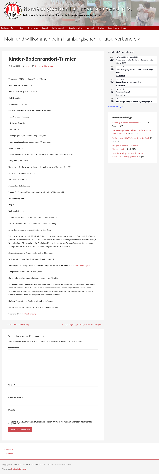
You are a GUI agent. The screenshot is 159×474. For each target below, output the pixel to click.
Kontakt (101, 28)
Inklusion (125, 28)
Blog (21, 28)
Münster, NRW (121, 63)
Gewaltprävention (75, 28)
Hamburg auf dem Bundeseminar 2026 (129, 122)
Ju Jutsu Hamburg (29, 314)
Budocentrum (120, 75)
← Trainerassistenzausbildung (15, 324)
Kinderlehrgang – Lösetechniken (128, 82)
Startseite (5, 28)
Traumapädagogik (123, 92)
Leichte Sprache (113, 28)
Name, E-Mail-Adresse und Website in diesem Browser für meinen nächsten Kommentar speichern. (51, 423)
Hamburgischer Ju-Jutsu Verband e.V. (78, 8)
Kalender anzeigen (115, 106)
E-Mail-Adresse (15, 397)
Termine (14, 28)
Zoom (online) (120, 95)
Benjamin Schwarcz (19, 469)
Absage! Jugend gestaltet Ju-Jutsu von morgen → (83, 324)
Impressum (9, 449)
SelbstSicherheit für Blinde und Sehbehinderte (134, 60)
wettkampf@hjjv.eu (82, 265)
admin (26, 66)
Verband (90, 28)
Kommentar (14, 347)
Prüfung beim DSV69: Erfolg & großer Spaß (130, 138)
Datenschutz (9, 453)
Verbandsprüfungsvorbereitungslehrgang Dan (134, 101)
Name (11, 384)
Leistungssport (58, 28)
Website (11, 410)
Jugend (45, 28)
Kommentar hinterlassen (44, 66)
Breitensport (33, 28)
